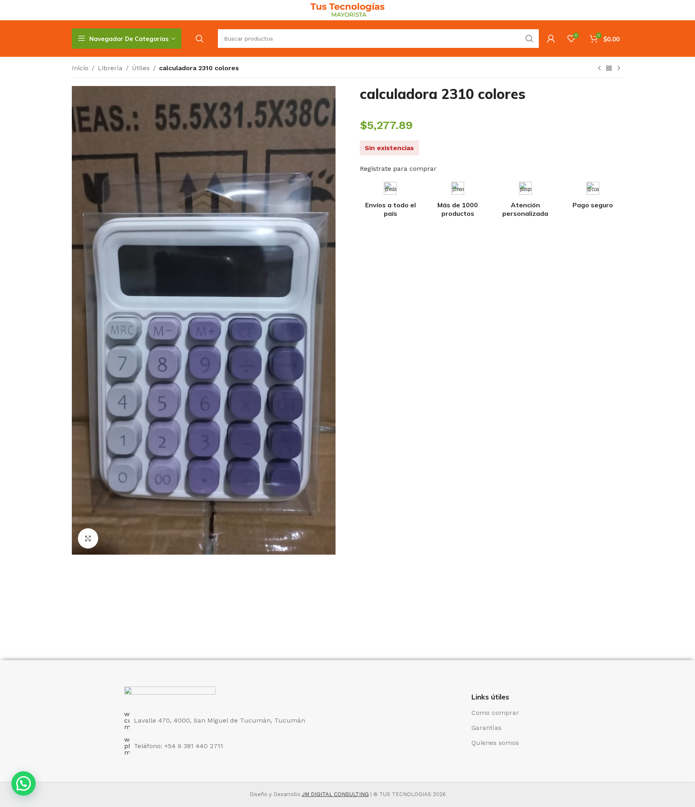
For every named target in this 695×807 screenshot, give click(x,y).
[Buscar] (200, 38)
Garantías (486, 728)
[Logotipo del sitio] (347, 9)
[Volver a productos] (609, 68)
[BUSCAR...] (529, 38)
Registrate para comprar (398, 168)
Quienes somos (495, 743)
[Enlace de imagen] (169, 694)
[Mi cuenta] (551, 38)
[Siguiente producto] (619, 68)
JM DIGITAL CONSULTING (335, 794)
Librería (110, 68)
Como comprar (495, 713)
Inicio (80, 68)
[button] (23, 783)
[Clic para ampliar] (88, 538)
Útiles (141, 68)
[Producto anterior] (599, 68)
